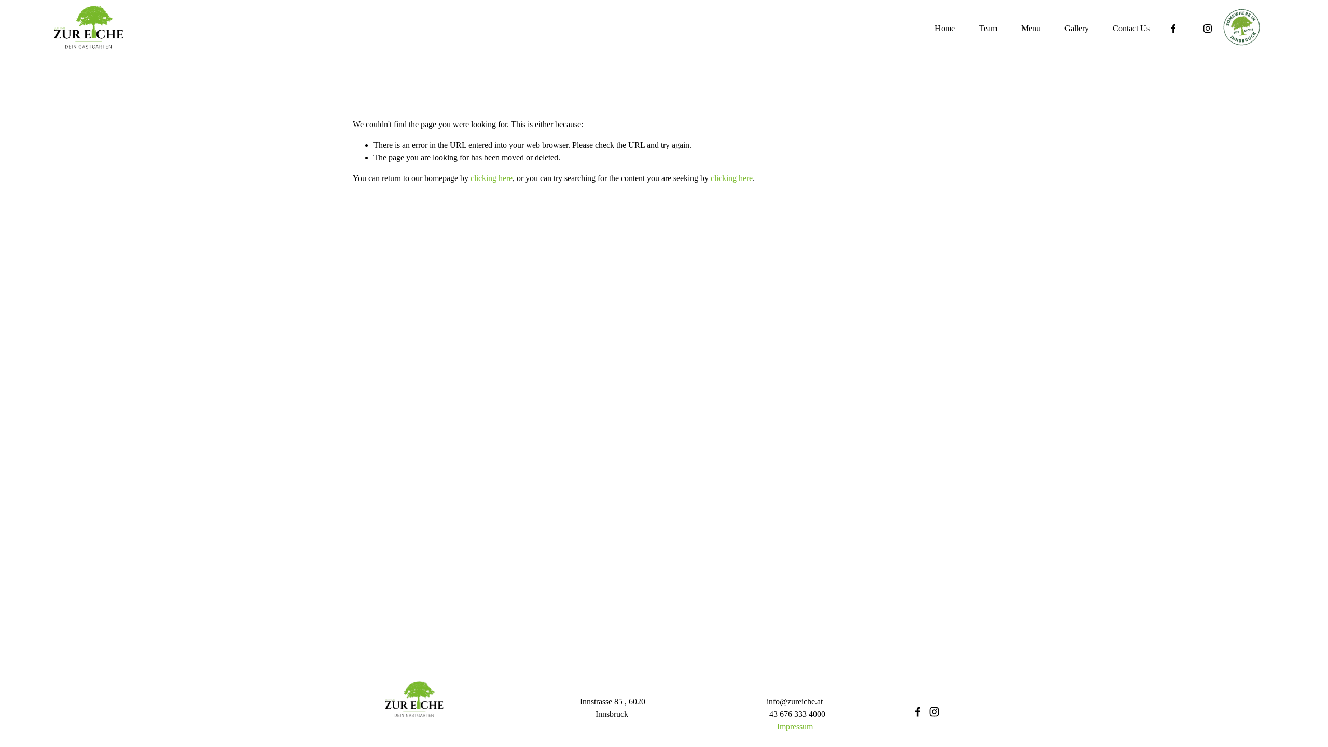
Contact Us (1131, 28)
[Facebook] (1173, 28)
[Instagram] (1207, 28)
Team (988, 28)
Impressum (795, 726)
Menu (1031, 28)
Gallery (1076, 28)
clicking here (492, 178)
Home (945, 28)
